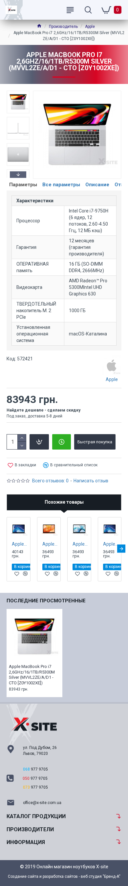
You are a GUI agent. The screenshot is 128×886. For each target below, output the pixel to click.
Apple (90, 26)
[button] (18, 92)
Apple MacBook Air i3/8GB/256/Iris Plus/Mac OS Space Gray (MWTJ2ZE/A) (111, 544)
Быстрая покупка (94, 441)
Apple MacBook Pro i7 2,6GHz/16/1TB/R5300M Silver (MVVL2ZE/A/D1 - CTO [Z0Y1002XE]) (32, 675)
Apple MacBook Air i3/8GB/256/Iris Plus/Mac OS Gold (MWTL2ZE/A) (50, 544)
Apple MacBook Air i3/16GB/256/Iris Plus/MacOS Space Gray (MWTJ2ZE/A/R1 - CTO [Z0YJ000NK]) (20, 544)
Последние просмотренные (46, 601)
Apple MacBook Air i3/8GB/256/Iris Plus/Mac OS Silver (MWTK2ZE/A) (81, 544)
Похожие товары (64, 502)
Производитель (63, 26)
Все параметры (61, 185)
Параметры (23, 185)
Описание (97, 185)
